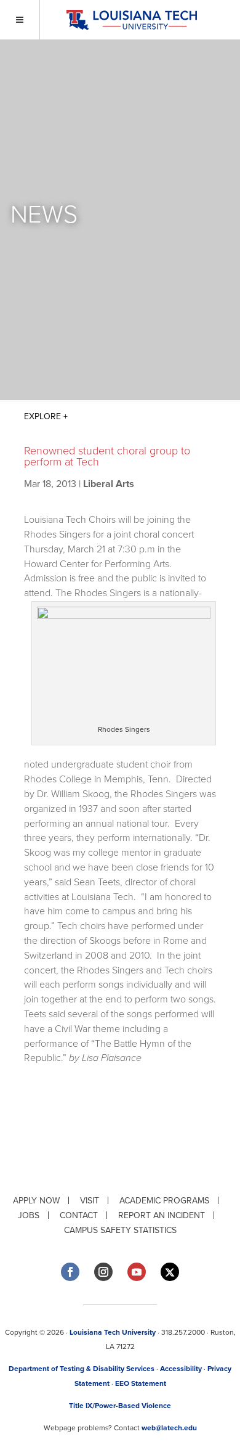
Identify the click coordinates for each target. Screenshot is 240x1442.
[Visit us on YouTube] (137, 1272)
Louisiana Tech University (113, 1332)
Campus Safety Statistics (120, 1230)
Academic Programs (164, 1200)
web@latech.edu (169, 1428)
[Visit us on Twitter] (170, 1272)
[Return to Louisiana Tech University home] (131, 20)
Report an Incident (161, 1215)
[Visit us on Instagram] (103, 1272)
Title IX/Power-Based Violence (120, 1405)
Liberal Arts (108, 484)
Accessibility (181, 1368)
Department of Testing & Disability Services (81, 1368)
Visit (89, 1200)
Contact (79, 1215)
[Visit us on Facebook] (70, 1272)
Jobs (28, 1215)
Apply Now (36, 1200)
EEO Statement (140, 1383)
